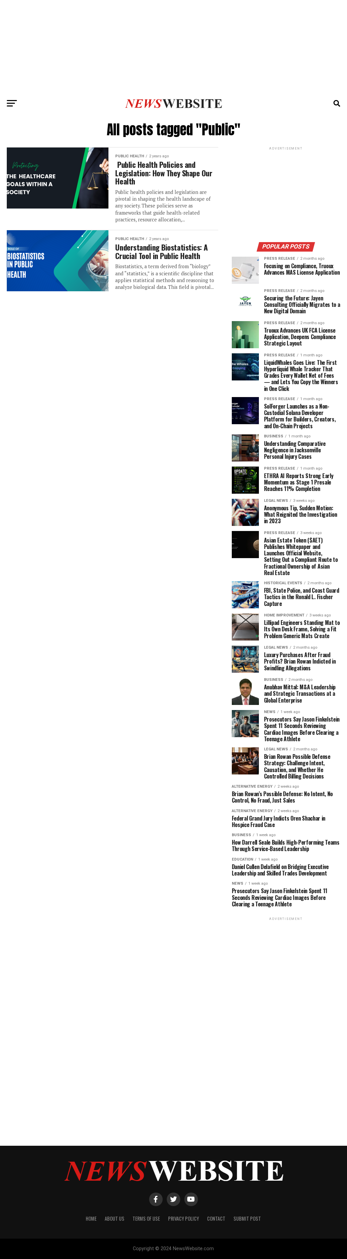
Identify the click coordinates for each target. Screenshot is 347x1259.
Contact (216, 1218)
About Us (114, 1218)
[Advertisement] (173, 47)
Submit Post (247, 1218)
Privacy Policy (183, 1218)
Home (91, 1218)
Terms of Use (146, 1218)
